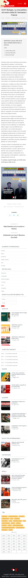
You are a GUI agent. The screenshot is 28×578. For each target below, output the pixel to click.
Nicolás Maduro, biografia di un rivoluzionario (19, 385)
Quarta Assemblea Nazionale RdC (8, 527)
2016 (19, 538)
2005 (24, 543)
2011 (19, 541)
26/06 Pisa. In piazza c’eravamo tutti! (17, 325)
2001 (19, 546)
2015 (24, 538)
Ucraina (10, 529)
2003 (9, 546)
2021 (19, 535)
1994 (24, 549)
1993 (3, 551)
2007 (14, 543)
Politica (10, 525)
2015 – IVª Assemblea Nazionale (9, 362)
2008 (9, 543)
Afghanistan (5, 516)
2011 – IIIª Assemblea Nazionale (9, 359)
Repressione (5, 529)
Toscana (3, 282)
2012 (14, 541)
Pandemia (4, 525)
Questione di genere (20, 527)
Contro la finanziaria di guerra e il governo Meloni (19, 488)
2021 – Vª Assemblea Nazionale (9, 365)
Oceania (3, 265)
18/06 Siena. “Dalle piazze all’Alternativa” (18, 337)
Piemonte (3, 273)
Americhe (3, 256)
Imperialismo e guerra (17, 520)
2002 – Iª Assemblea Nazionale (9, 353)
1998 (9, 549)
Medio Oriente (5, 259)
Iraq (24, 520)
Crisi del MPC (5, 520)
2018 (9, 538)
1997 (14, 549)
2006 (19, 543)
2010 (24, 541)
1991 (9, 551)
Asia (2, 262)
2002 (14, 546)
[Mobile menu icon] (25, 3)
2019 (3, 538)
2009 (3, 543)
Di (19, 204)
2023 (9, 535)
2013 (9, 541)
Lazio (2, 285)
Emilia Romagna (10, 206)
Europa (3, 250)
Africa (2, 253)
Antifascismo (22, 516)
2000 (24, 546)
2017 (14, 538)
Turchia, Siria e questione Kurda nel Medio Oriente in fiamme (18, 374)
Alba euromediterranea (13, 516)
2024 (3, 535)
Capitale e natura (6, 518)
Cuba (10, 520)
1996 (19, 549)
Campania (3, 288)
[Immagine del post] (5, 317)
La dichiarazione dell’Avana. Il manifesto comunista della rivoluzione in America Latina (19, 415)
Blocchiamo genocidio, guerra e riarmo (19, 500)
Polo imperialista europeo (19, 206)
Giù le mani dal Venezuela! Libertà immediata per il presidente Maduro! (18, 477)
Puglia (2, 291)
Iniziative (4, 23)
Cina (12, 518)
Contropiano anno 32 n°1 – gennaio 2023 (18, 459)
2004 (3, 546)
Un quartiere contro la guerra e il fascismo (19, 426)
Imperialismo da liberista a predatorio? (18, 402)
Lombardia (4, 276)
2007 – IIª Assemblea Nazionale (9, 356)
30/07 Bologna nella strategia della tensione (19, 313)
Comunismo (17, 518)
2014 (3, 541)
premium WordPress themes (19, 576)
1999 (3, 549)
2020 (24, 535)
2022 (14, 535)
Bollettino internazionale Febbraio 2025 (18, 443)
